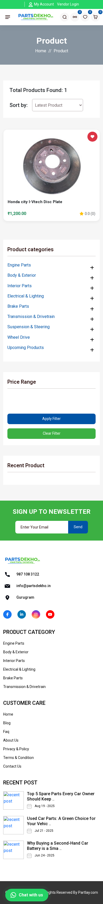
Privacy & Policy (16, 749)
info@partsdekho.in (33, 585)
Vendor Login (68, 4)
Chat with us (31, 894)
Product (61, 50)
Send (78, 527)
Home (40, 50)
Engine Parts (19, 265)
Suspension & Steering (28, 326)
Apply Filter (51, 419)
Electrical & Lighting (25, 296)
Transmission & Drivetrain (31, 316)
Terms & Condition (18, 758)
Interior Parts (19, 285)
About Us (10, 740)
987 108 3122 (27, 574)
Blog (7, 723)
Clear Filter (51, 433)
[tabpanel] (51, 172)
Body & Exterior (21, 275)
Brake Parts (18, 306)
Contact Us (12, 766)
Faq (6, 732)
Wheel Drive (18, 337)
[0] (75, 17)
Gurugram (25, 597)
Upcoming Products (25, 347)
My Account (44, 4)
